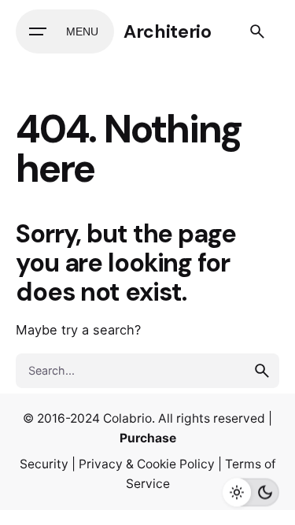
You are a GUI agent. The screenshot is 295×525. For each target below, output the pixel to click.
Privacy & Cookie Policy (147, 464)
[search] (262, 370)
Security (44, 464)
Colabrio (127, 418)
